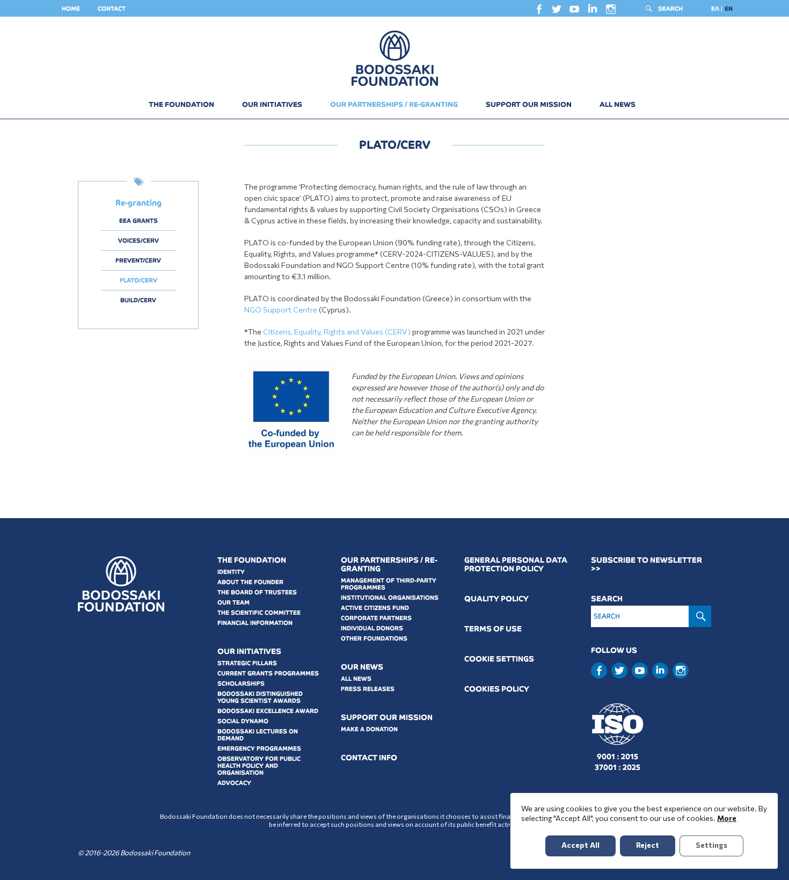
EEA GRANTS (138, 220)
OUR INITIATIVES (272, 104)
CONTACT (112, 8)
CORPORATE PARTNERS (376, 618)
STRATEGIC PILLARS (247, 663)
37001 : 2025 (617, 767)
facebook (539, 12)
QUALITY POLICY (496, 598)
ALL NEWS (617, 104)
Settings (711, 844)
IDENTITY (231, 572)
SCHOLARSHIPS (241, 683)
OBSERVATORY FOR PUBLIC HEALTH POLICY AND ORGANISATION (259, 765)
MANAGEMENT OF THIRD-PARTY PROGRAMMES (388, 584)
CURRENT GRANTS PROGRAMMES (268, 673)
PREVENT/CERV (138, 260)
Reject (647, 844)
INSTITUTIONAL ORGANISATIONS (390, 597)
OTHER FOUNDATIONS (374, 638)
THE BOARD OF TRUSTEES (257, 592)
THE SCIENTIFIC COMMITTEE (259, 612)
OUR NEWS (362, 667)
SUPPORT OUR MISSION (529, 104)
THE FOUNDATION (181, 104)
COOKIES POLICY (496, 689)
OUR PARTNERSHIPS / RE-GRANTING (394, 104)
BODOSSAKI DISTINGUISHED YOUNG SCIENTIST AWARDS (260, 697)
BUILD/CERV (138, 300)
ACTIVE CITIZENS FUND (375, 608)
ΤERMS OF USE (493, 629)
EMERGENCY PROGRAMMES (259, 748)
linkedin (592, 11)
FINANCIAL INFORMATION (255, 623)
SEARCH (670, 8)
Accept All (580, 844)
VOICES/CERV (138, 240)
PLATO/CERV (138, 280)
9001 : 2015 (617, 756)
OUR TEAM (233, 602)
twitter (556, 12)
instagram (610, 12)
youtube (574, 12)
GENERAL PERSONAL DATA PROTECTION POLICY (515, 564)
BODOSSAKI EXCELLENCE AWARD (267, 711)
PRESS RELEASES (367, 689)
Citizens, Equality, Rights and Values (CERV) (337, 331)
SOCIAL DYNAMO (242, 721)
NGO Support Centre (280, 309)
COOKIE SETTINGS (499, 659)
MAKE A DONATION (369, 729)
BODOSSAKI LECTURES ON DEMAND (257, 735)
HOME (71, 8)
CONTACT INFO (369, 757)
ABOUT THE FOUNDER (250, 582)
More (726, 818)
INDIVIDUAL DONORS (372, 628)
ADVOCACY (234, 783)
